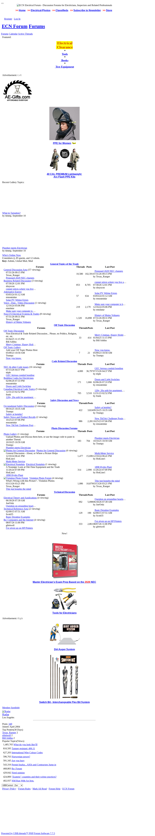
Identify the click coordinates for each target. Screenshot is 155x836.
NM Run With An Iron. (23, 780)
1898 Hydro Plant (14, 475)
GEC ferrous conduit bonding (20, 375)
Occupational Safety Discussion (19, 406)
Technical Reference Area (16, 509)
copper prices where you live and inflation (26, 289)
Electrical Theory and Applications (20, 497)
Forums (37, 26)
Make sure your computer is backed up (24, 311)
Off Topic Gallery (12, 347)
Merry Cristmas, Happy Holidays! (22, 344)
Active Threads (25, 34)
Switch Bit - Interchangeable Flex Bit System (64, 702)
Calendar (13, 34)
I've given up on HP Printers (19, 528)
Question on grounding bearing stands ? (25, 506)
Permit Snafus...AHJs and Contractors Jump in (34, 764)
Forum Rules (24, 788)
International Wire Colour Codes (27, 752)
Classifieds (62, 10)
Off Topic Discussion (64, 325)
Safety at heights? (14, 414)
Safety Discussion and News (64, 400)
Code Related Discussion (64, 361)
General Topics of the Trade (64, 264)
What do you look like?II (25, 744)
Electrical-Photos (40, 10)
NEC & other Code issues (16, 367)
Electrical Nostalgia (35, 464)
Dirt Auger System (64, 649)
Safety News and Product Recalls (20, 417)
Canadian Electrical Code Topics (19, 389)
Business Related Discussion (17, 280)
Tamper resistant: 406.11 (23, 748)
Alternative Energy (13, 292)
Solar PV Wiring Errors (17, 300)
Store (109, 10)
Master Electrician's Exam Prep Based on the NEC (64, 582)
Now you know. (13, 358)
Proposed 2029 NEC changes (20, 278)
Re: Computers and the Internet (18, 520)
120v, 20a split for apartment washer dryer (26, 397)
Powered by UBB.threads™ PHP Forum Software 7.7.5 (28, 833)
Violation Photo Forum (40, 478)
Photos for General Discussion (51, 450)
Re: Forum (17, 768)
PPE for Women (62, 143)
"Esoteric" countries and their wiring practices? (34, 776)
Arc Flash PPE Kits (64, 177)
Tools (65, 54)
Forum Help (54, 788)
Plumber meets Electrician (14, 248)
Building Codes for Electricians (19, 378)
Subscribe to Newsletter (87, 10)
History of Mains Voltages (18, 322)
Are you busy (18, 760)
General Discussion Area (15, 269)
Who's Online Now (11, 255)
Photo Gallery (10, 434)
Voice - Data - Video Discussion (19, 303)
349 (10, 724)
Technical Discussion (64, 492)
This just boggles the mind (18, 489)
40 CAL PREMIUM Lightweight (64, 174)
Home (22, 10)
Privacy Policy (9, 788)
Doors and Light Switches (18, 386)
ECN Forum (15, 26)
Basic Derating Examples (18, 517)
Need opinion (18, 772)
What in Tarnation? (11, 213)
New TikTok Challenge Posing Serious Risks (27, 425)
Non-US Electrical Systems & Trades (21, 314)
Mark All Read (40, 788)
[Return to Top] (2, 3)
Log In (17, 19)
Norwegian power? (21, 756)
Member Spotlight (11, 707)
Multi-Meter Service (15, 461)
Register (8, 19)
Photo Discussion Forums (64, 428)
